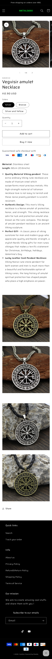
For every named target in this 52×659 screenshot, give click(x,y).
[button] (3, 10)
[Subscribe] (43, 620)
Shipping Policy (14, 576)
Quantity (6, 117)
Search (9, 533)
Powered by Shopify (31, 654)
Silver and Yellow (14, 111)
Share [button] (8, 508)
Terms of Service (14, 583)
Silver (8, 104)
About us (10, 557)
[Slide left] (20, 73)
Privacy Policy (13, 564)
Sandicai (22, 654)
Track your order (14, 539)
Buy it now (26, 142)
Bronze (22, 104)
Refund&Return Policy (17, 570)
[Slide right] (32, 73)
